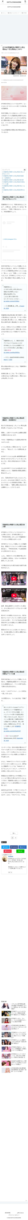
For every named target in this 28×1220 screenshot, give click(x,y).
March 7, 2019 (8, 359)
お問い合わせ (20, 1212)
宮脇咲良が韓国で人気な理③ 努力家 (13, 180)
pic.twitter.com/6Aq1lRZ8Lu (12, 352)
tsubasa (10, 856)
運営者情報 (7, 1212)
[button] (25, 560)
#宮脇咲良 (18, 726)
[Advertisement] (14, 29)
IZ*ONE (4, 842)
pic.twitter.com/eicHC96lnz (11, 301)
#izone (6, 729)
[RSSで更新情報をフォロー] (11, 872)
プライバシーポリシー (14, 1215)
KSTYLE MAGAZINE (14, 2)
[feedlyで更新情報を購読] (9, 872)
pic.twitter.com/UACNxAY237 (12, 731)
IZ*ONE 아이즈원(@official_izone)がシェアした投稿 (15, 260)
